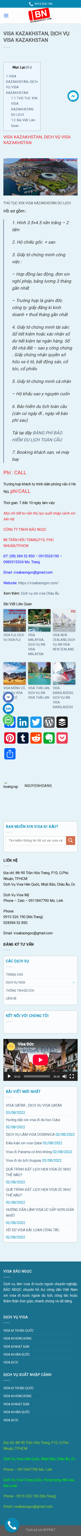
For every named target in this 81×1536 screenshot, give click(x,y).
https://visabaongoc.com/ (38, 583)
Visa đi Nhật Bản (16, 1346)
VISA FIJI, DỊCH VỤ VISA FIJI (13, 637)
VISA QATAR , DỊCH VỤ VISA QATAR (34, 1105)
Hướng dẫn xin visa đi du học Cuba (33, 1120)
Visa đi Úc (10, 1362)
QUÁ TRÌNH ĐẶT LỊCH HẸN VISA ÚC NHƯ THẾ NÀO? (38, 1172)
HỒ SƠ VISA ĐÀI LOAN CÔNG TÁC (32, 1230)
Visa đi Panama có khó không (29, 1152)
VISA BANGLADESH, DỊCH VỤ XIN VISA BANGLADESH (63, 697)
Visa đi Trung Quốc (18, 1330)
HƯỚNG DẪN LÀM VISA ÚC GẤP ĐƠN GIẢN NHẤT (40, 1213)
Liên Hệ (11, 998)
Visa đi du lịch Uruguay (23, 1160)
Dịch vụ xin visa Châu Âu (40, 593)
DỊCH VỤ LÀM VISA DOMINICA (30, 1134)
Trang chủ (14, 974)
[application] (40, 1060)
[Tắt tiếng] (64, 1076)
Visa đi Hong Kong (17, 1338)
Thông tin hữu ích (20, 990)
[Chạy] (9, 1076)
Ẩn (29, 67)
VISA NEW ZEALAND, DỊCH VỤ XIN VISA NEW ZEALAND (64, 642)
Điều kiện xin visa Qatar (24, 1143)
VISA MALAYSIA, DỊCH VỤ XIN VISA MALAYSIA (36, 644)
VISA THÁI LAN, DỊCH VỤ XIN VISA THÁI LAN (39, 692)
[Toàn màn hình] (72, 1076)
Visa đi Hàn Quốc (16, 1354)
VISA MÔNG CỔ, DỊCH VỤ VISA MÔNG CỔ (14, 692)
